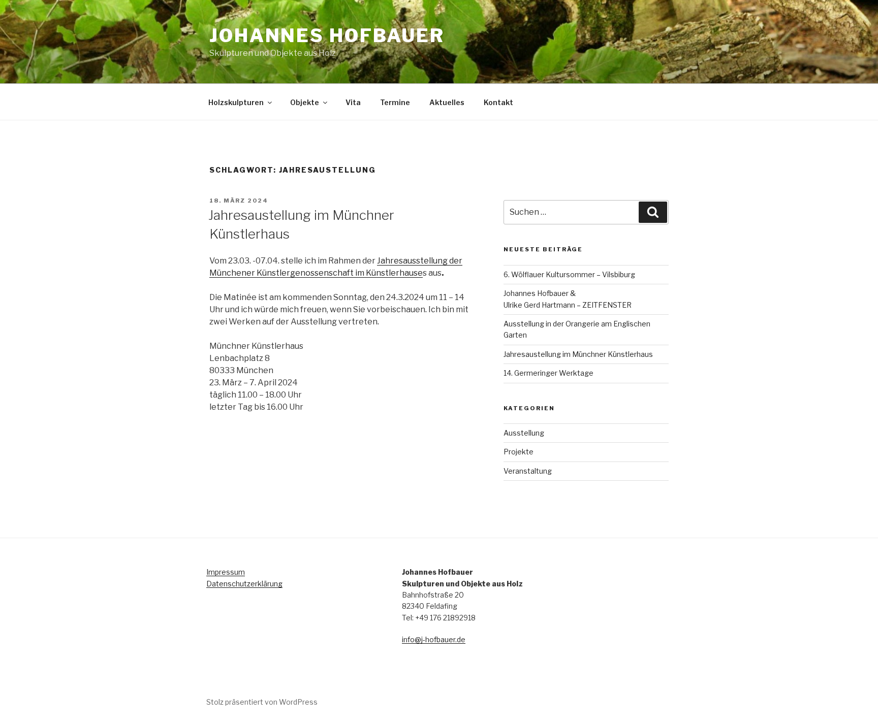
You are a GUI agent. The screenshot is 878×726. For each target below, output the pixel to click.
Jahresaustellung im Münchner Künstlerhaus (578, 354)
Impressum (225, 572)
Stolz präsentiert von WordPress (262, 702)
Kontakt (498, 102)
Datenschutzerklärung (244, 583)
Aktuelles (446, 102)
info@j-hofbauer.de (433, 639)
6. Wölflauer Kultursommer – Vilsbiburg (569, 274)
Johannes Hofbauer (327, 35)
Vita (353, 102)
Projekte (519, 451)
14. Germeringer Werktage (548, 373)
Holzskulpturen (236, 102)
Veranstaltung (528, 471)
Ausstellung (524, 432)
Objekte (304, 102)
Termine (395, 102)
